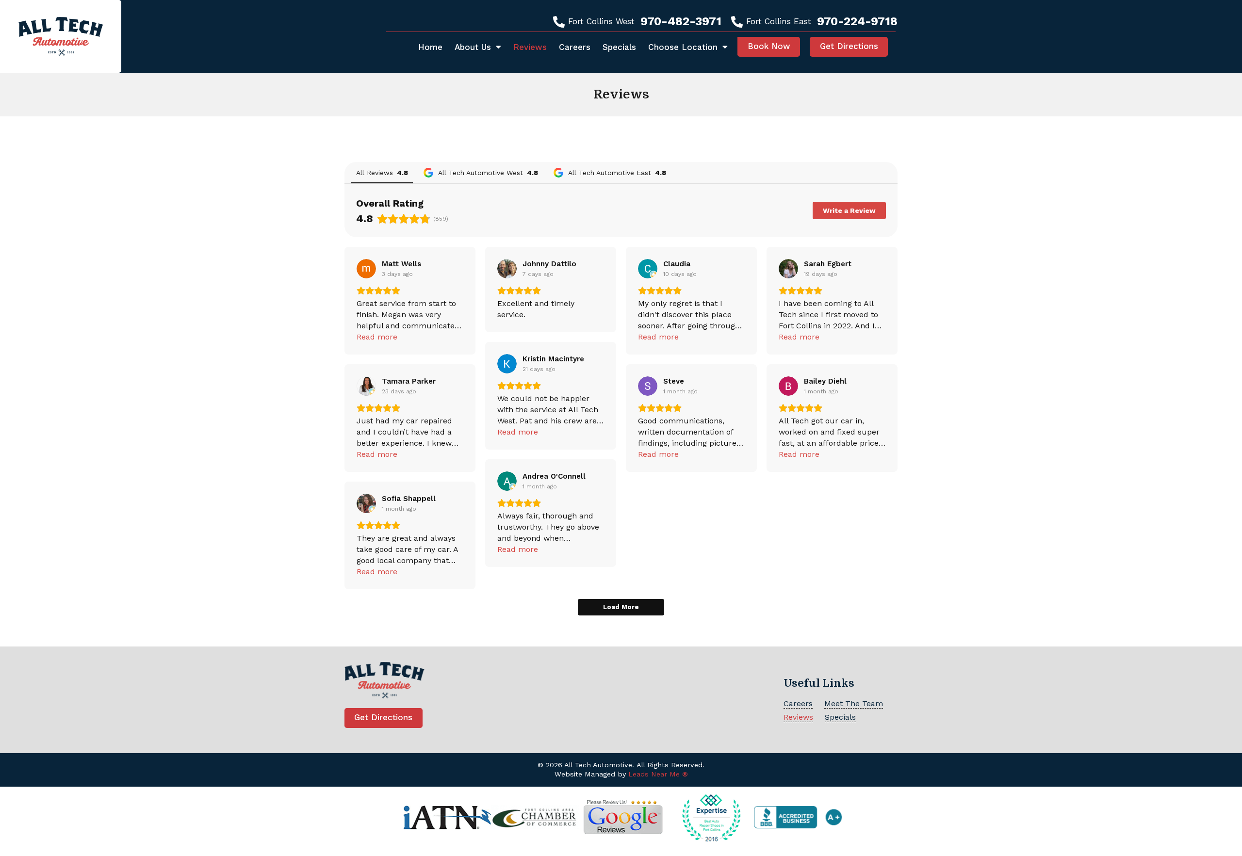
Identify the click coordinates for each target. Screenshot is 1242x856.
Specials (619, 47)
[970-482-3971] (559, 22)
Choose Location (683, 47)
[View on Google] (366, 268)
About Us (473, 47)
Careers (574, 47)
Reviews (530, 47)
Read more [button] (377, 336)
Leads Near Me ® (658, 774)
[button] (768, 47)
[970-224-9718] (737, 22)
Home (430, 47)
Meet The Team (853, 703)
